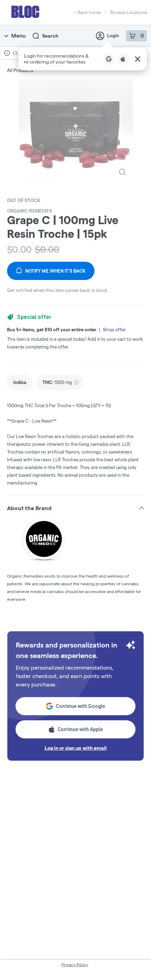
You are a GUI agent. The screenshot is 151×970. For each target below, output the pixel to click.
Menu (18, 36)
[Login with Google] (108, 59)
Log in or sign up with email (76, 748)
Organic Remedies (29, 210)
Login (113, 35)
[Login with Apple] (123, 59)
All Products (20, 70)
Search (50, 36)
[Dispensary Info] (7, 53)
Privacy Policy (74, 964)
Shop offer (114, 329)
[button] (82, 58)
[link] (20, 382)
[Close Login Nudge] (137, 59)
